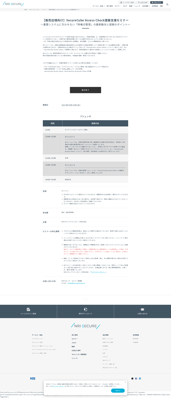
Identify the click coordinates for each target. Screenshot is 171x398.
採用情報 (155, 6)
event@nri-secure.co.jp (76, 283)
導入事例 (110, 6)
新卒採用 (135, 339)
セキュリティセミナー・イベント (37, 9)
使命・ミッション (108, 339)
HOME (25, 9)
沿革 (104, 353)
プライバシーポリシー (58, 386)
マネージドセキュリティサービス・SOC (44, 349)
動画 (130, 6)
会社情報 (145, 6)
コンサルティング (37, 339)
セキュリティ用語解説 (79, 354)
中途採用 (135, 342)
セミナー (118, 6)
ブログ (125, 6)
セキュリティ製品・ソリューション (42, 346)
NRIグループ (106, 360)
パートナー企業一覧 (108, 364)
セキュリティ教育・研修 (39, 353)
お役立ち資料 (76, 350)
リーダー (105, 349)
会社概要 (105, 346)
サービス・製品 (98, 6)
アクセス (105, 357)
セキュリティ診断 (37, 342)
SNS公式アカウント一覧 (110, 367)
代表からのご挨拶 (108, 342)
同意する (117, 391)
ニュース (137, 6)
